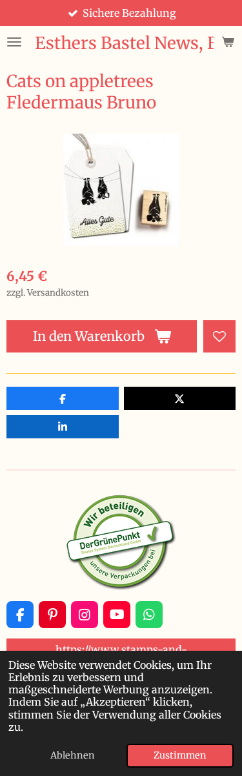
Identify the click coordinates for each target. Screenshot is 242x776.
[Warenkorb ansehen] (228, 42)
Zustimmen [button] (180, 755)
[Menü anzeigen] (14, 42)
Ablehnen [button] (72, 755)
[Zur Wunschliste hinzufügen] (219, 336)
